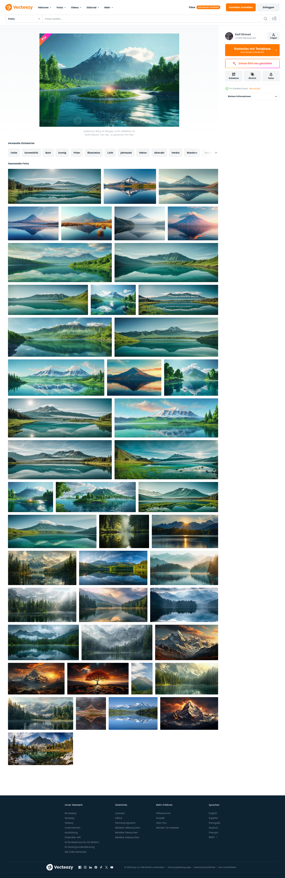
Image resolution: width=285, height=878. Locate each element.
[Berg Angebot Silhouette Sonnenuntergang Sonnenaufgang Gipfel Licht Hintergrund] (186, 642)
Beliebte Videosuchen (127, 837)
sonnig (62, 152)
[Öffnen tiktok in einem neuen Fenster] (101, 867)
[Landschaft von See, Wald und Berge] (185, 531)
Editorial (91, 7)
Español (213, 818)
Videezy (69, 822)
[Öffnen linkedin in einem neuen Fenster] (90, 867)
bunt (48, 152)
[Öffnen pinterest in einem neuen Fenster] (96, 867)
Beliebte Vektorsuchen (127, 827)
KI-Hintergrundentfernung (80, 847)
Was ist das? (255, 88)
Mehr (107, 7)
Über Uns (161, 822)
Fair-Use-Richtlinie (227, 867)
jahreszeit (126, 152)
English (213, 813)
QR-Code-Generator (76, 851)
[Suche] (266, 19)
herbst (176, 152)
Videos (75, 7)
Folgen (273, 37)
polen (77, 152)
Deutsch (213, 827)
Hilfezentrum (163, 813)
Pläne (192, 7)
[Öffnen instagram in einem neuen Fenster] (85, 867)
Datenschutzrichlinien (204, 867)
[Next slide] (213, 153)
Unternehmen (72, 827)
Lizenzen (120, 813)
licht (110, 152)
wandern (192, 152)
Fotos (60, 7)
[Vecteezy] (19, 7)
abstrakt (159, 152)
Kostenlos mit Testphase (252, 50)
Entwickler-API (73, 837)
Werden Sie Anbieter (167, 827)
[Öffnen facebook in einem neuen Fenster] (80, 867)
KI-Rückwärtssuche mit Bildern (82, 842)
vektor (143, 152)
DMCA (118, 818)
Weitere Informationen (239, 96)
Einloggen (268, 7)
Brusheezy (70, 813)
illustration (93, 152)
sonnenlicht (31, 152)
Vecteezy (69, 818)
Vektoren (43, 7)
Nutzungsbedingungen (179, 867)
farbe (14, 152)
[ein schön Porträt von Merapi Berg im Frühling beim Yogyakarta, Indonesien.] (142, 678)
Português (214, 822)
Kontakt (160, 818)
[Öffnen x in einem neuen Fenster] (106, 867)
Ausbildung (71, 832)
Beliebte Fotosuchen (126, 832)
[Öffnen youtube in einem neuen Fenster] (111, 867)
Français (213, 832)
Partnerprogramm (125, 822)
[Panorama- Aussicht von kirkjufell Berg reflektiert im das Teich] (91, 713)
